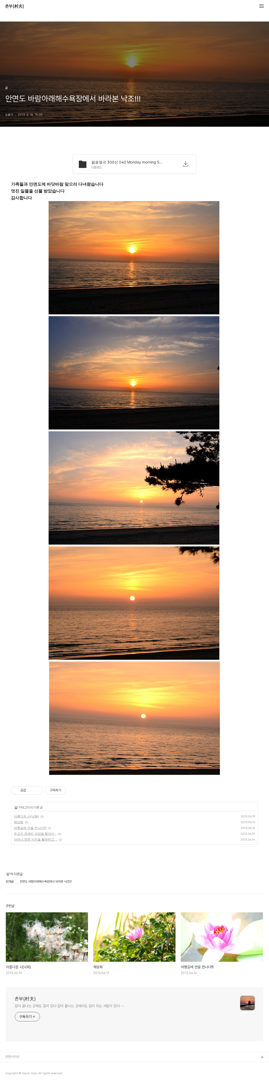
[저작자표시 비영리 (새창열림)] (70, 790)
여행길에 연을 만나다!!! (30, 828)
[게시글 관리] (37, 790)
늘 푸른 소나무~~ (17, 1066)
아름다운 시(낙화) (26, 816)
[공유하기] (31, 790)
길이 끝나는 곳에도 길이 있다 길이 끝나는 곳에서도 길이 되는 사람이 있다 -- (69, 1006)
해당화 (18, 822)
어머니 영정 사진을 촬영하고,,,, (35, 839)
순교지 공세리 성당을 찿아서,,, (35, 834)
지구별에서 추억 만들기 (21, 1074)
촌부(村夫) (14, 6)
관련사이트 (12, 1057)
